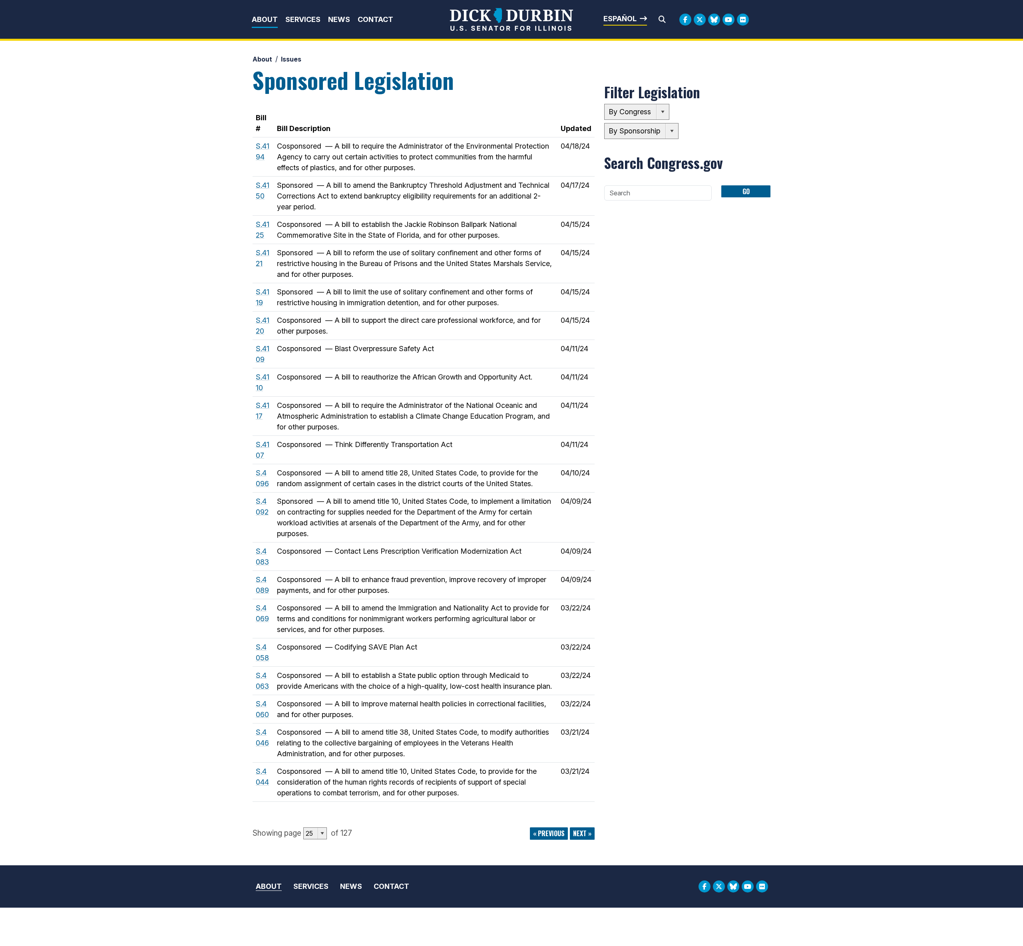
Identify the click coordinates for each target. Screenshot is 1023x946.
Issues (291, 59)
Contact (375, 19)
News (339, 19)
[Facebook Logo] (685, 20)
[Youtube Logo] (728, 20)
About (265, 19)
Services (302, 19)
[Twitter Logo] (700, 20)
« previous (549, 833)
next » (582, 833)
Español (620, 18)
